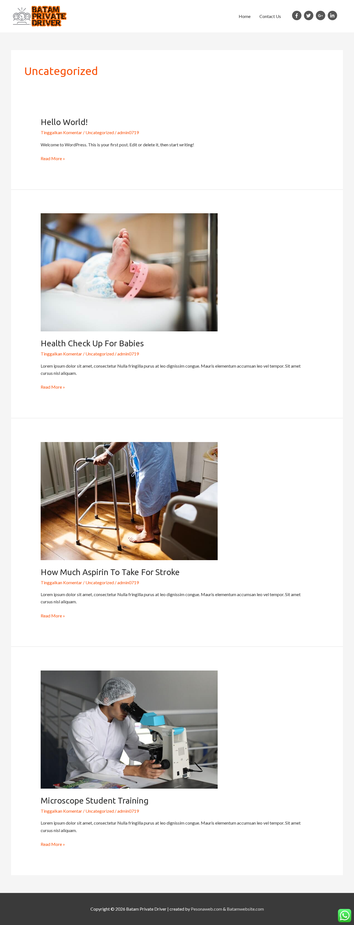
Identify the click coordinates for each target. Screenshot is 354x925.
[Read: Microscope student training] (129, 728)
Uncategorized (99, 132)
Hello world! (64, 122)
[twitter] (309, 15)
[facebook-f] (297, 15)
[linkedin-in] (333, 15)
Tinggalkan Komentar (61, 132)
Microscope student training (95, 800)
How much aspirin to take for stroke (110, 572)
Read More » (53, 158)
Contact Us (270, 16)
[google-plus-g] (321, 15)
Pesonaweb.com (206, 908)
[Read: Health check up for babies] (129, 271)
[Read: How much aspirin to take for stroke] (129, 500)
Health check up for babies (92, 343)
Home (245, 16)
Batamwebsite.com (245, 908)
